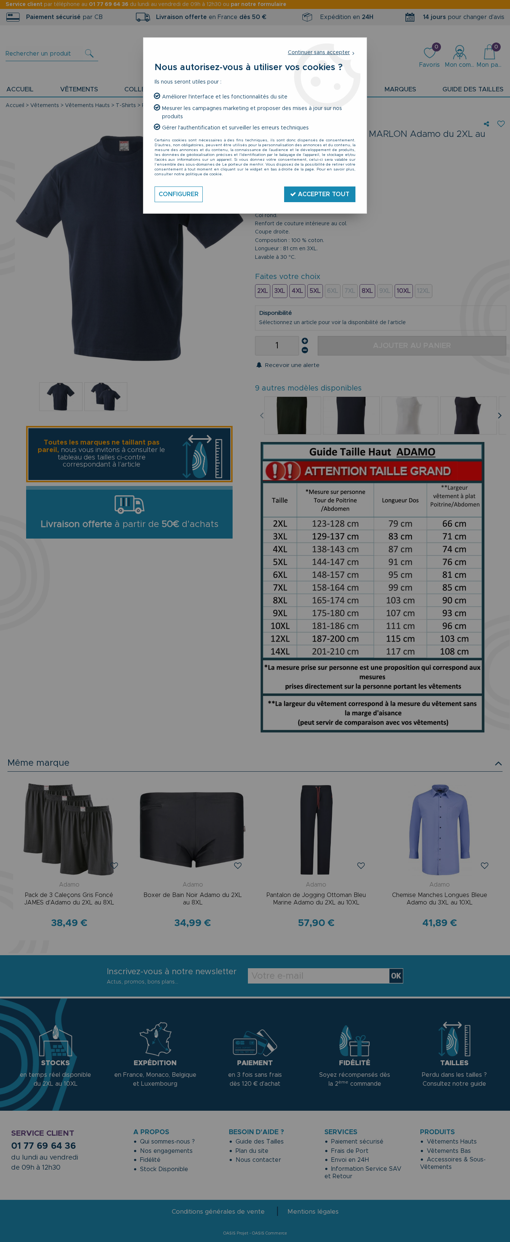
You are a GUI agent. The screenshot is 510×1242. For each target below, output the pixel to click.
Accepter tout (322, 194)
